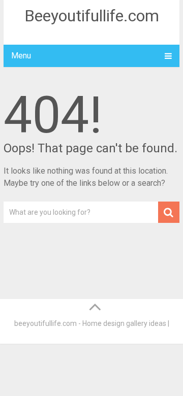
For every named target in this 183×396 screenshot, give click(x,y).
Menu (21, 55)
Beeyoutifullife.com (91, 16)
